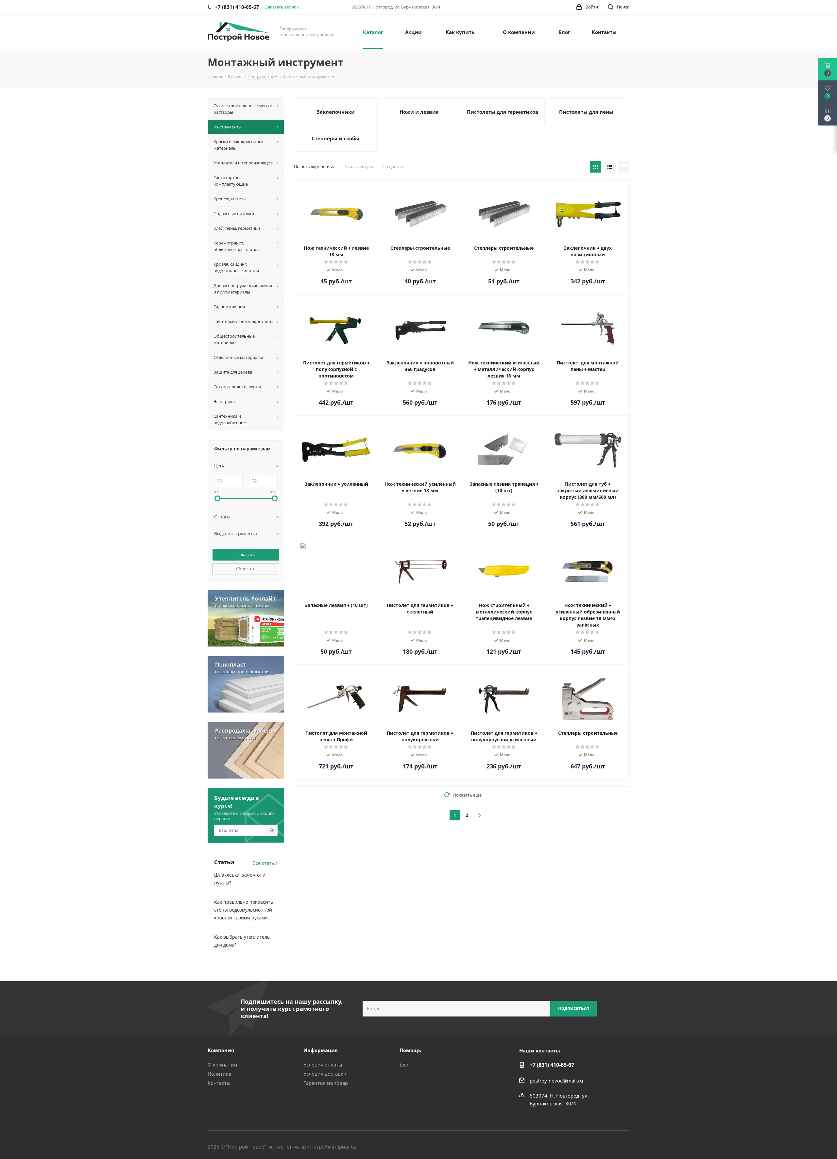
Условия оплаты (322, 1064)
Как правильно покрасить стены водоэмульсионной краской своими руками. (243, 910)
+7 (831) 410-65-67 (552, 1064)
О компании (222, 1064)
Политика (219, 1073)
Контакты (219, 1083)
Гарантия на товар (325, 1083)
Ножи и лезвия (419, 112)
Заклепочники (335, 112)
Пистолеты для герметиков (502, 112)
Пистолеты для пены (586, 112)
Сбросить (246, 569)
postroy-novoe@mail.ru (556, 1080)
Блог (405, 1064)
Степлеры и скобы (335, 138)
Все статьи (265, 863)
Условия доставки (325, 1073)
